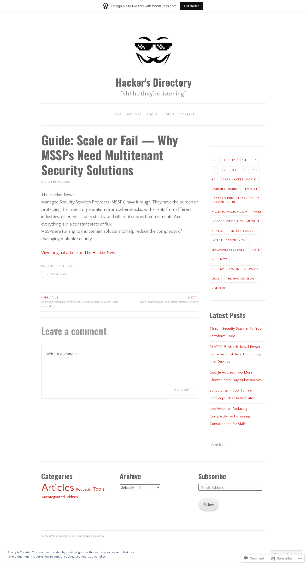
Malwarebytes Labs (228, 249)
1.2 (223, 160)
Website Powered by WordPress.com (73, 536)
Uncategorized (53, 497)
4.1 (245, 170)
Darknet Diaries (225, 188)
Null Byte (220, 259)
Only (216, 278)
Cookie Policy (97, 556)
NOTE (255, 249)
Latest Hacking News (230, 240)
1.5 (255, 160)
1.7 (224, 170)
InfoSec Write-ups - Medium (235, 221)
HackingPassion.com (229, 211)
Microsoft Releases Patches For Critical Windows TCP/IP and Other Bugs (79, 302)
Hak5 (258, 211)
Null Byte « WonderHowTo (235, 269)
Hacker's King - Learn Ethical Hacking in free (236, 200)
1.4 (244, 160)
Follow (209, 505)
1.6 (214, 170)
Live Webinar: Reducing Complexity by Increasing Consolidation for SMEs (230, 416)
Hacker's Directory (154, 82)
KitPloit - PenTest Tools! (233, 230)
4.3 (214, 179)
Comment (181, 389)
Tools (152, 114)
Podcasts (83, 490)
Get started (192, 6)
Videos (168, 114)
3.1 (234, 170)
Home (117, 114)
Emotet (251, 188)
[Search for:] (232, 444)
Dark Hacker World (239, 179)
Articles (134, 114)
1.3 (234, 160)
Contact (187, 114)
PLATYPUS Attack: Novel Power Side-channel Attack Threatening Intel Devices (235, 354)
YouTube (219, 288)
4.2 (255, 170)
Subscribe (212, 476)
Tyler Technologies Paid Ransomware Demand (169, 299)
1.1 (213, 160)
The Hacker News (55, 274)
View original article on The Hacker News (79, 252)
